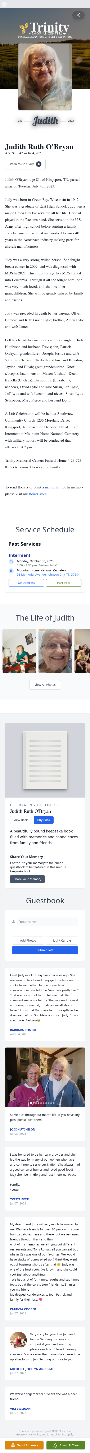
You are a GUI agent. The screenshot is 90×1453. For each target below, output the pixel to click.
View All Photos (45, 685)
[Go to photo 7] (46, 1103)
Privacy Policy (33, 1434)
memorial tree (55, 486)
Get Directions (26, 583)
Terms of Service (56, 1434)
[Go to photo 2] (34, 1103)
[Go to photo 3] (36, 1103)
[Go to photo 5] (41, 1103)
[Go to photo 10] (54, 1103)
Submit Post (45, 950)
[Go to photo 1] (31, 1103)
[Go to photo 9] (51, 1103)
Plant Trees (63, 583)
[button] (45, 1078)
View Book (21, 820)
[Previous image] (9, 1077)
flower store (38, 493)
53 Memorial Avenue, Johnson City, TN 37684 (48, 574)
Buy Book (43, 820)
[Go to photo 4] (39, 1103)
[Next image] (80, 1077)
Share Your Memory (27, 879)
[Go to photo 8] (49, 1103)
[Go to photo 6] (44, 1103)
